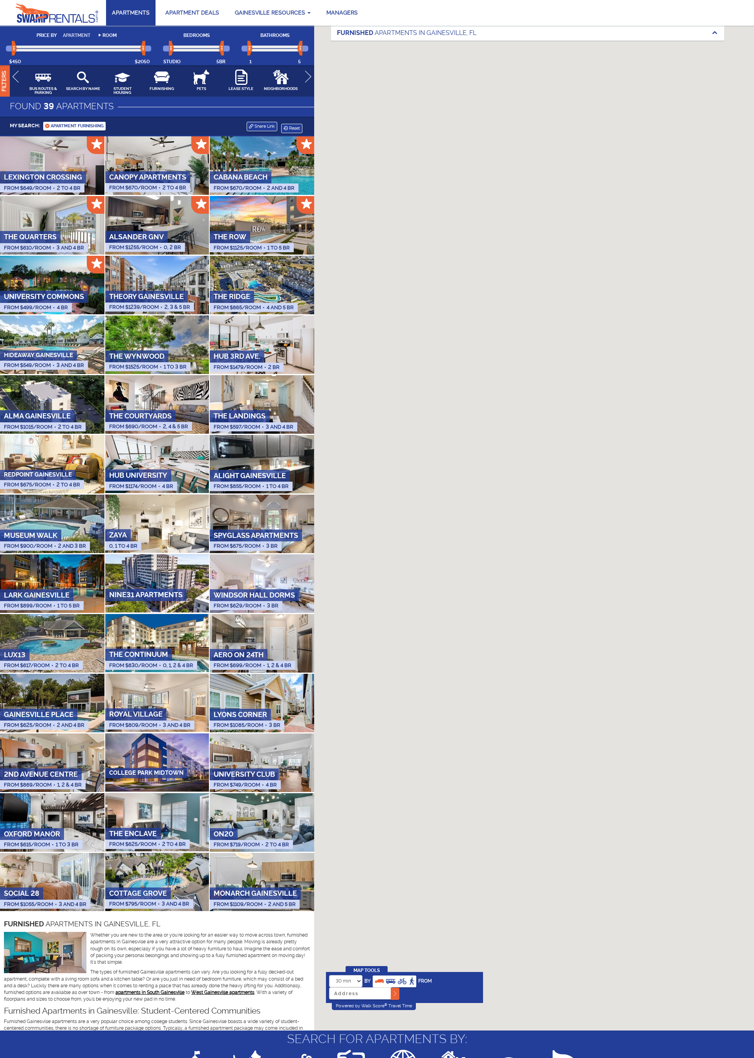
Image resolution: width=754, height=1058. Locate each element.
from (425, 981)
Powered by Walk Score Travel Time (374, 1005)
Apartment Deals (192, 12)
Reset (294, 128)
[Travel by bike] (402, 980)
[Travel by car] (379, 980)
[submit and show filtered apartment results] (395, 994)
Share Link (264, 126)
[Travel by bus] (390, 980)
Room (109, 35)
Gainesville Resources (271, 12)
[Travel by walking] (411, 980)
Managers (342, 12)
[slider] (15, 49)
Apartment (76, 35)
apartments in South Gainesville (150, 992)
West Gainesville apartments (222, 992)
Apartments (131, 12)
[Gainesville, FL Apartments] (57, 13)
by (367, 981)
